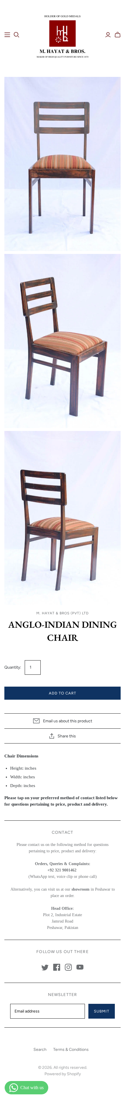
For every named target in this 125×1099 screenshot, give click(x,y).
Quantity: (12, 667)
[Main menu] (7, 35)
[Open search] (16, 35)
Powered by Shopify (62, 1073)
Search (40, 1049)
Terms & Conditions (71, 1049)
